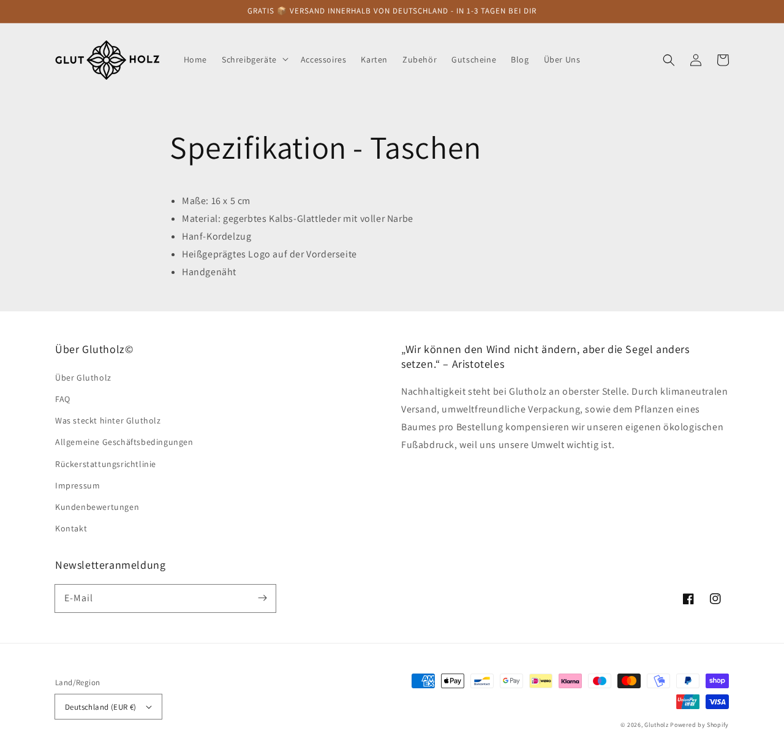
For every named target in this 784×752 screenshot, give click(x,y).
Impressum (77, 485)
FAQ (62, 398)
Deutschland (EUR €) (101, 707)
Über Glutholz (83, 377)
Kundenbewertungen (97, 506)
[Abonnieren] (262, 598)
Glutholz (656, 725)
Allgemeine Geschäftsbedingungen (124, 441)
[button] (668, 59)
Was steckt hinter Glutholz (108, 420)
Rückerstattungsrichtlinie (105, 463)
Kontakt (71, 528)
